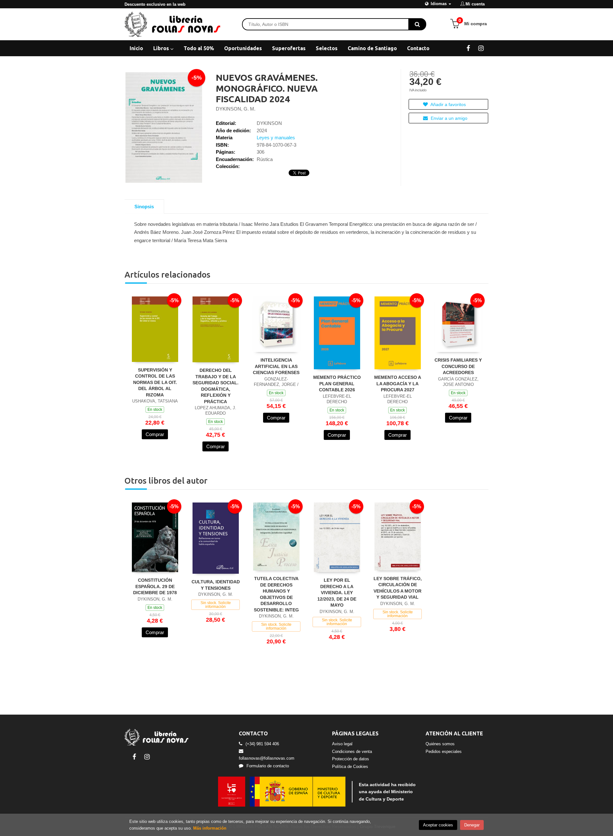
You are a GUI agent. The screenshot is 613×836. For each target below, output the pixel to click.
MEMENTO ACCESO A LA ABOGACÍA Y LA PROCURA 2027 (397, 383)
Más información (209, 828)
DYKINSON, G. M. (235, 108)
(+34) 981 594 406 (262, 743)
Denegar (472, 825)
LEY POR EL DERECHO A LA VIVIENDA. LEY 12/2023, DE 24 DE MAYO (336, 593)
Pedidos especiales (444, 751)
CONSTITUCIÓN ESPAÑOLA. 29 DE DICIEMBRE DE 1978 (155, 586)
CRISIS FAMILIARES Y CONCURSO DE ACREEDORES (458, 366)
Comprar (155, 434)
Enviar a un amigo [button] (448, 118)
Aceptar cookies (438, 825)
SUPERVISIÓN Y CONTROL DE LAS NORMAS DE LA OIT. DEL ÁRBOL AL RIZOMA (155, 382)
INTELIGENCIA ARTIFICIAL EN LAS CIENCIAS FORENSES (276, 366)
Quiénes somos (440, 743)
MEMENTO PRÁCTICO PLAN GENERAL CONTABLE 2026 (337, 383)
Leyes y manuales (276, 137)
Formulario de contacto (267, 765)
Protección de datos (350, 758)
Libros (161, 48)
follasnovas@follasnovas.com (266, 758)
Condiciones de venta (352, 751)
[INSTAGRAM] (481, 48)
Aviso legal (342, 743)
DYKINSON (269, 123)
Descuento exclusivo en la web (155, 4)
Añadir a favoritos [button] (447, 104)
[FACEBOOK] (468, 48)
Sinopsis (144, 206)
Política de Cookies (350, 766)
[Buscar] (417, 24)
